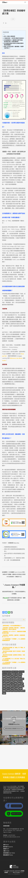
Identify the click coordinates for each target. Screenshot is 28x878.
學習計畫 (19, 676)
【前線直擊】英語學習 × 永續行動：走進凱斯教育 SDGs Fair (13, 636)
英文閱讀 (16, 688)
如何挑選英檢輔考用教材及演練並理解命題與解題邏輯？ (14, 44)
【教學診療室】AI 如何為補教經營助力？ (12, 625)
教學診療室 (7, 681)
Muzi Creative (16, 872)
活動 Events (6, 850)
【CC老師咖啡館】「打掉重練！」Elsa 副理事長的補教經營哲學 (13, 639)
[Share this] (3, 23)
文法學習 (15, 683)
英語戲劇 (4, 690)
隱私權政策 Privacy (8, 855)
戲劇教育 (17, 678)
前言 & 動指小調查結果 (9, 36)
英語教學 (8, 690)
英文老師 (12, 688)
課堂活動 (15, 690)
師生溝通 (13, 678)
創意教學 (4, 676)
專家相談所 (8, 678)
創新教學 (8, 676)
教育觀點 (15, 681)
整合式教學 (20, 681)
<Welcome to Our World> (16, 358)
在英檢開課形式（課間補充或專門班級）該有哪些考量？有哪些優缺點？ (14, 40)
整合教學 (4, 683)
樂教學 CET (6, 848)
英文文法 (8, 688)
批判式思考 (22, 678)
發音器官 (19, 683)
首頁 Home (6, 844)
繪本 (22, 683)
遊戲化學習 (23, 690)
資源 (19, 690)
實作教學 (4, 678)
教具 (3, 681)
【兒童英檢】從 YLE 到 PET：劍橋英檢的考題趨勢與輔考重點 (14, 632)
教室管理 (11, 681)
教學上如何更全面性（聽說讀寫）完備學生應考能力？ (14, 47)
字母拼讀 (15, 676)
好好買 (12, 676)
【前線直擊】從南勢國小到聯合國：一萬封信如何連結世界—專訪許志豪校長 (13, 628)
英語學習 (20, 688)
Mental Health (21, 671)
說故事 (12, 690)
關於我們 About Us (8, 846)
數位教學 (8, 683)
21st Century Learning (7, 671)
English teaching (15, 671)
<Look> (4, 360)
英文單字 (4, 688)
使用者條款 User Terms (9, 853)
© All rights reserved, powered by (12, 870)
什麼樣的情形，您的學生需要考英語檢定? (14, 38)
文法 (11, 683)
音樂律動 (4, 693)
